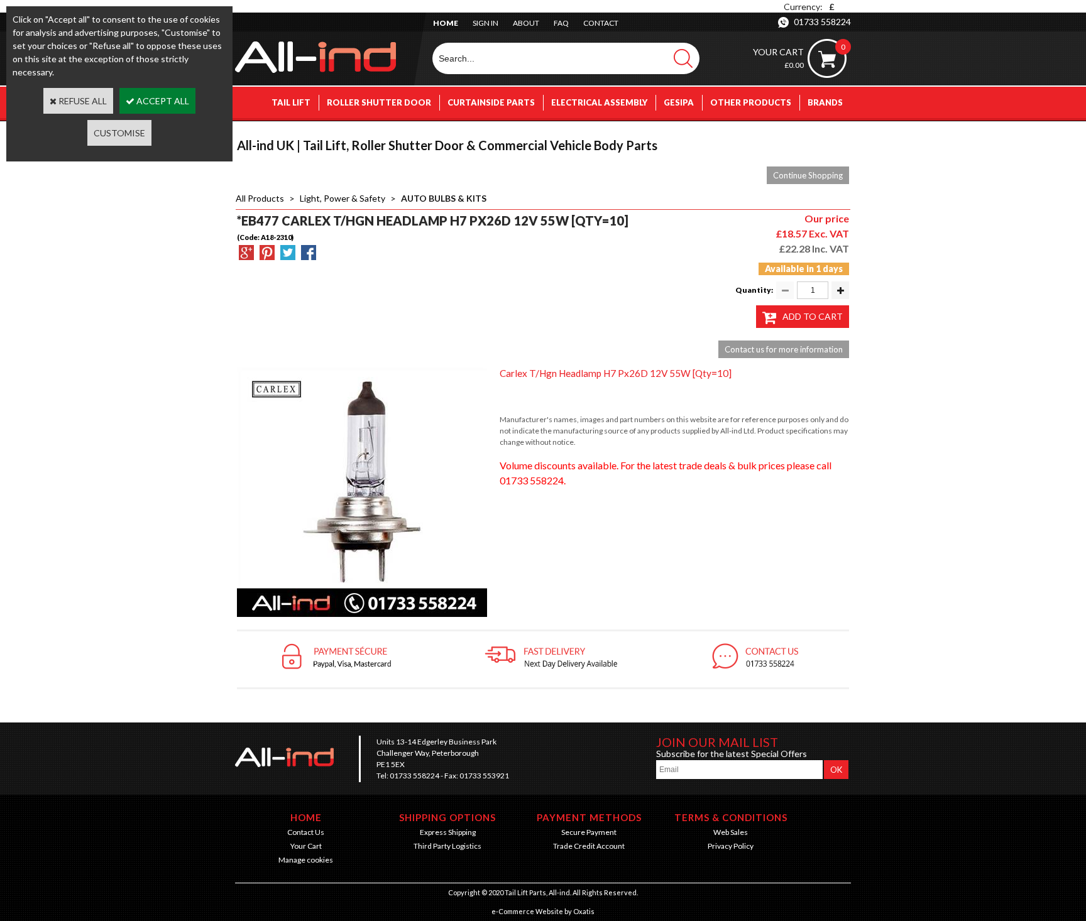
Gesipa (679, 102)
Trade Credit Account (589, 846)
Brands (825, 102)
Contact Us (305, 832)
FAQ (561, 23)
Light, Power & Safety (342, 198)
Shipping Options (447, 817)
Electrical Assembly (599, 102)
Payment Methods (589, 817)
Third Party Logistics (447, 846)
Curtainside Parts (491, 102)
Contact (600, 23)
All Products (260, 198)
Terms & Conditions (730, 817)
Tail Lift (291, 102)
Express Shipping (448, 832)
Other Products (750, 102)
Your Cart (306, 846)
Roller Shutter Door (379, 102)
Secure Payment (589, 832)
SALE (832, 134)
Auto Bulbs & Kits (443, 198)
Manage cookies (305, 859)
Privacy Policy (731, 846)
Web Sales (730, 832)
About (526, 23)
